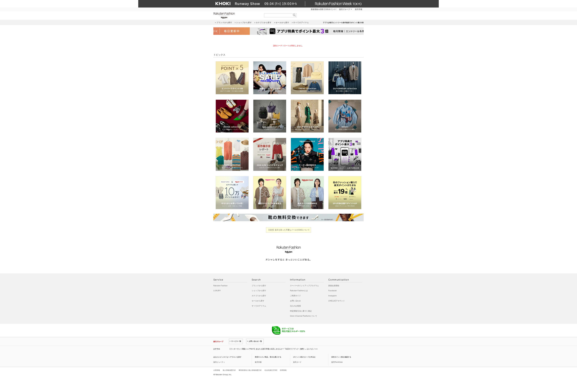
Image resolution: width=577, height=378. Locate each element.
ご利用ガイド (295, 296)
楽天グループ (344, 9)
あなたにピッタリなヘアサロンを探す (227, 357)
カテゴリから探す (259, 296)
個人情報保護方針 (229, 370)
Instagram (332, 296)
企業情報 (216, 370)
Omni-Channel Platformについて (303, 316)
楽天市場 (358, 9)
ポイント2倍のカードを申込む (304, 357)
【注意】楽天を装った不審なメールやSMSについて (289, 230)
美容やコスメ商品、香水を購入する (268, 357)
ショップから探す (259, 290)
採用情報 (283, 370)
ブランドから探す (259, 285)
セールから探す (258, 301)
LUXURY (217, 290)
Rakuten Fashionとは (299, 290)
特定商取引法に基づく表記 (301, 311)
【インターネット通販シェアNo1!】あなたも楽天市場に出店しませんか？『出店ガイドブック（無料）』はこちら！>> (273, 349)
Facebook (332, 290)
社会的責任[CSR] (270, 370)
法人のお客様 (295, 306)
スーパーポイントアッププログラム (304, 285)
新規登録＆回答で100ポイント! (323, 9)
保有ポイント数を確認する (341, 357)
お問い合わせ (295, 301)
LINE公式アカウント (336, 301)
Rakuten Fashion (236, 15)
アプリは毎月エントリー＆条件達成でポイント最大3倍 (343, 22)
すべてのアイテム (259, 306)
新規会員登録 (333, 285)
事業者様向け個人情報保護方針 (250, 370)
